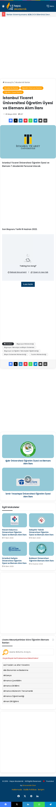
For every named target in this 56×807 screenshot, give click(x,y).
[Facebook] (11, 121)
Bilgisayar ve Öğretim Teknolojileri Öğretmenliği (21, 351)
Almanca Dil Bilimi (11, 685)
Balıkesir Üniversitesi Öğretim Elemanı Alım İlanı (41, 559)
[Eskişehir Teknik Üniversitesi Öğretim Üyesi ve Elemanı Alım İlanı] (41, 520)
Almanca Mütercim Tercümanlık (18, 691)
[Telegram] (35, 121)
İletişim (41, 789)
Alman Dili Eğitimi (11, 701)
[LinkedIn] (21, 121)
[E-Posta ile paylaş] (40, 121)
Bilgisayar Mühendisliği (25, 344)
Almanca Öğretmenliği (13, 696)
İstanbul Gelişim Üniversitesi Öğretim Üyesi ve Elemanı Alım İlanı (14, 560)
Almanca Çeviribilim (12, 680)
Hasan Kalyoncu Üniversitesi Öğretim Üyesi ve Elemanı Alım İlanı (14, 532)
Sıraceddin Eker (29, 785)
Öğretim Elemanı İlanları (32, 88)
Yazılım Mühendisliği (38, 354)
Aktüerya (7, 675)
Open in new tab (40, 272)
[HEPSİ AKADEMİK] (17, 6)
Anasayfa (9, 82)
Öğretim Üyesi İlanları (13, 92)
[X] (16, 121)
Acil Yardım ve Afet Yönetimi (16, 665)
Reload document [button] (18, 272)
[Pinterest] (25, 121)
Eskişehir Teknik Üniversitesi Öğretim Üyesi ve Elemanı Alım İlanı (41, 532)
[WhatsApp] (30, 121)
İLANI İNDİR (28, 284)
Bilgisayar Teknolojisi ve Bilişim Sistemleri (19, 347)
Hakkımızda (17, 789)
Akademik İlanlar (22, 82)
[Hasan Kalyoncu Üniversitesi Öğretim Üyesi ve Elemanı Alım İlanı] (14, 520)
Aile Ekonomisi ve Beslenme (15, 670)
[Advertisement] (28, 46)
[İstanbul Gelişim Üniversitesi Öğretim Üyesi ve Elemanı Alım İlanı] (14, 549)
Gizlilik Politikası (30, 789)
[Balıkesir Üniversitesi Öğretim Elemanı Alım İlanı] (41, 549)
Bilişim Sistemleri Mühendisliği (15, 354)
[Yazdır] (45, 121)
